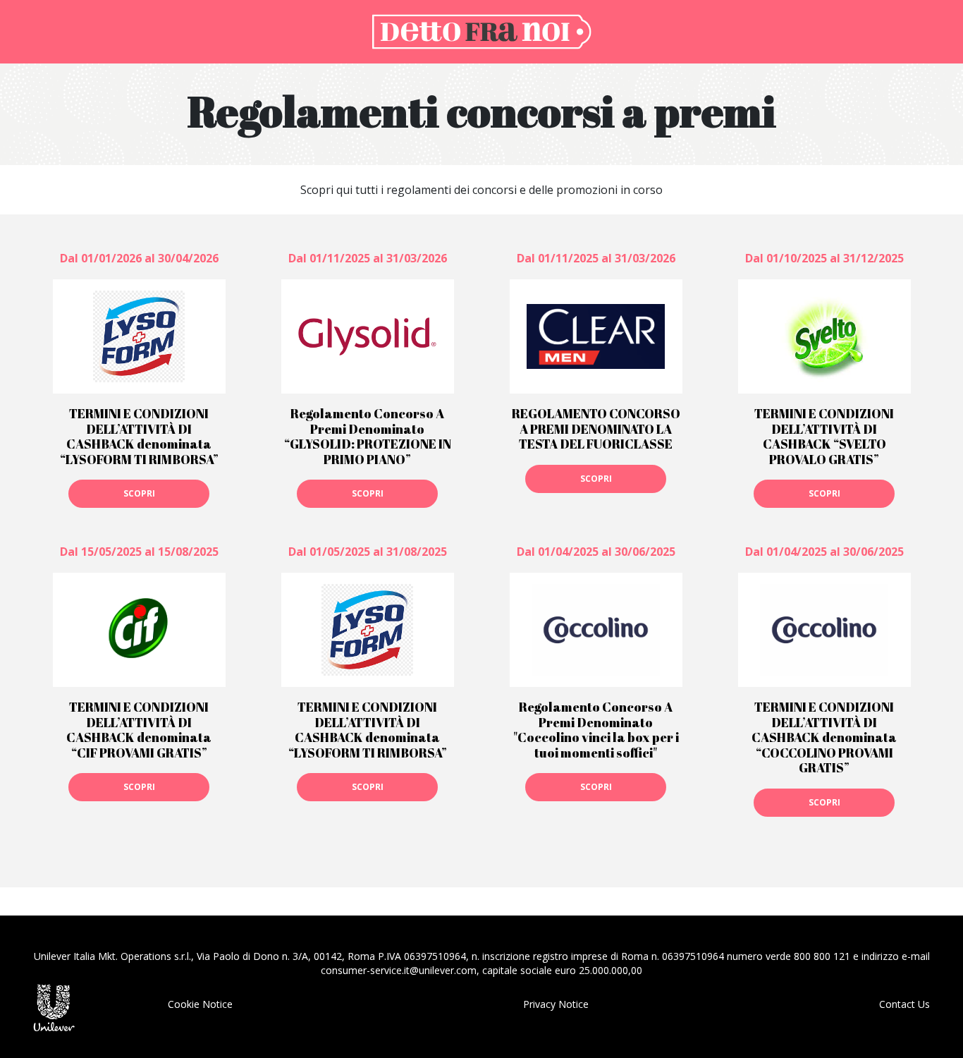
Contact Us (904, 1004)
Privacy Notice (556, 1004)
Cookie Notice (200, 1004)
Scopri (139, 493)
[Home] (481, 30)
